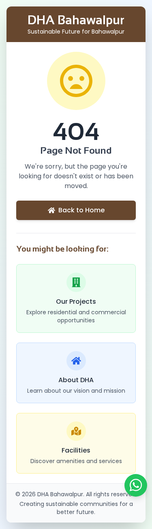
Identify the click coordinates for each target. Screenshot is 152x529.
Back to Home (81, 210)
